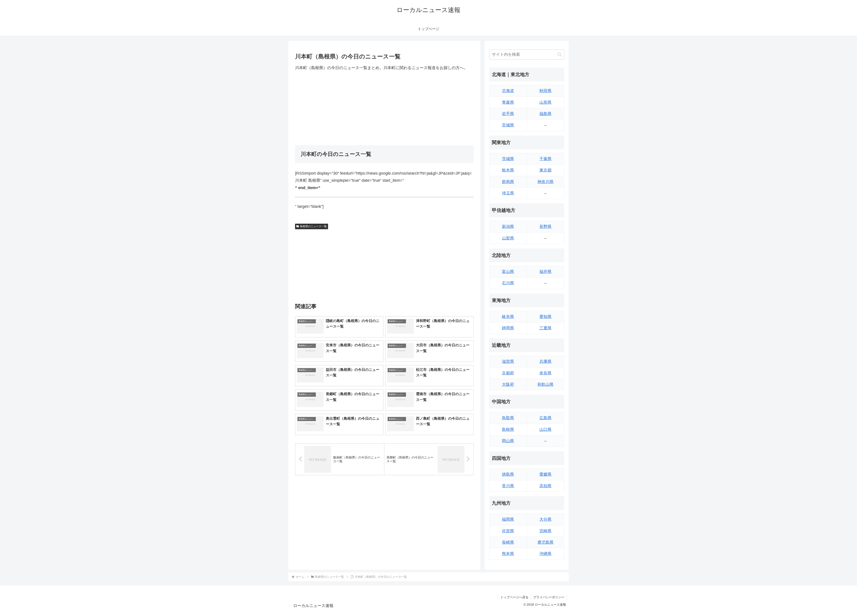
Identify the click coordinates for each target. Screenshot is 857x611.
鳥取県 (508, 418)
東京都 (545, 170)
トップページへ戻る (514, 597)
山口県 (545, 429)
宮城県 (508, 125)
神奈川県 (545, 182)
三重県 (545, 328)
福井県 (545, 271)
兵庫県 (545, 361)
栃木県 (508, 170)
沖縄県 (545, 553)
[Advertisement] (384, 108)
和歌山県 (545, 384)
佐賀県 (508, 531)
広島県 (545, 418)
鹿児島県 (545, 542)
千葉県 (545, 159)
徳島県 (508, 474)
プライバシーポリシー (548, 597)
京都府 (508, 373)
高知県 (545, 486)
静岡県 (508, 328)
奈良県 (545, 373)
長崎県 (508, 542)
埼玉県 (508, 193)
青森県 (508, 102)
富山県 (508, 271)
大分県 (545, 519)
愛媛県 (545, 474)
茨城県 (508, 159)
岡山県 (508, 441)
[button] (560, 54)
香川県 (508, 486)
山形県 (545, 102)
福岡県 (508, 519)
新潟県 (508, 226)
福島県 (545, 113)
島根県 (508, 429)
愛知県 (545, 316)
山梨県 (508, 238)
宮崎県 (545, 531)
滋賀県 (508, 361)
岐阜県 (508, 316)
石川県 (508, 283)
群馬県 (508, 182)
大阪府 (508, 384)
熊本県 (508, 553)
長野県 (545, 226)
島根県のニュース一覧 (313, 226)
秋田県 (545, 91)
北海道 (508, 91)
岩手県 (508, 113)
